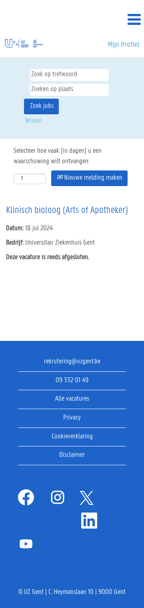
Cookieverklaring (72, 436)
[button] (120, 20)
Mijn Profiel (124, 45)
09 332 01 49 (72, 380)
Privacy (72, 418)
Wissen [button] (33, 121)
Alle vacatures (72, 399)
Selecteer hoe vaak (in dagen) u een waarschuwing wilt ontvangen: (58, 156)
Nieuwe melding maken (92, 178)
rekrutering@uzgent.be (72, 361)
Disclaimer (72, 455)
